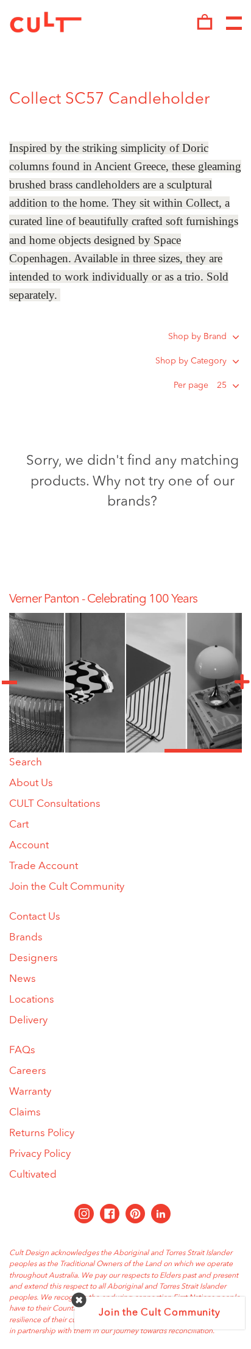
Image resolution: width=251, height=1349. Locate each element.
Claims (25, 1112)
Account (29, 845)
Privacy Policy (40, 1154)
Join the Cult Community (66, 887)
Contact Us (34, 917)
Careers (27, 1071)
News (22, 979)
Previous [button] (9, 682)
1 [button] (48, 751)
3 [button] (203, 751)
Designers (33, 958)
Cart (19, 825)
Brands (26, 937)
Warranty (30, 1092)
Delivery (28, 1020)
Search (25, 762)
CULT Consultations (55, 804)
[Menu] (234, 23)
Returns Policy (41, 1133)
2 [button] (125, 751)
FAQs (22, 1050)
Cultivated (33, 1175)
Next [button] (242, 682)
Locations (31, 1000)
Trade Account (43, 866)
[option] (125, 599)
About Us (31, 783)
